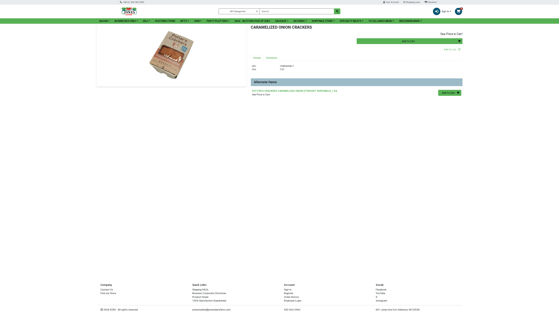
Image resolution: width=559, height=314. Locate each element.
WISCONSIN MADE (409, 20)
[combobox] (296, 11)
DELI (145, 20)
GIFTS (183, 20)
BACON (103, 20)
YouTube (380, 293)
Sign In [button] (445, 11)
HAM (197, 20)
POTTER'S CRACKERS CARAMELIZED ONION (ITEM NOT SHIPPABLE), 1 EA (294, 90)
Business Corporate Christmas (209, 293)
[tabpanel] (356, 69)
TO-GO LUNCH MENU (380, 20)
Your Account (392, 2)
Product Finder (200, 297)
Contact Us (106, 289)
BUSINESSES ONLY (125, 20)
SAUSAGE (280, 20)
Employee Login (292, 300)
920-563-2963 (292, 309)
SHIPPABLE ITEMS (322, 20)
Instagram (381, 300)
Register (288, 293)
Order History (291, 297)
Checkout (432, 2)
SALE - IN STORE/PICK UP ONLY (252, 20)
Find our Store (108, 293)
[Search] (337, 11)
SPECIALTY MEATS (350, 20)
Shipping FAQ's (200, 289)
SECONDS (299, 20)
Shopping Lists (412, 2)
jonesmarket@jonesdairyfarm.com (211, 309)
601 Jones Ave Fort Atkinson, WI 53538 (398, 309)
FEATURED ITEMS (165, 20)
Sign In (287, 289)
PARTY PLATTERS (217, 20)
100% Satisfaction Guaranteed (209, 300)
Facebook (381, 289)
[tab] (257, 58)
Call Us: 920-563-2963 (133, 2)
